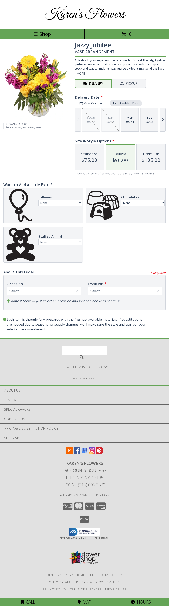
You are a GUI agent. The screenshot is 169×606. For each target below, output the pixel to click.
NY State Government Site (103, 582)
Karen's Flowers (84, 14)
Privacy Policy (55, 589)
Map (86, 602)
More (80, 73)
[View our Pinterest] (99, 452)
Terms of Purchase (85, 589)
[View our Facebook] (77, 452)
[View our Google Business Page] (84, 452)
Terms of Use (115, 589)
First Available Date (126, 103)
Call (29, 602)
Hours (143, 602)
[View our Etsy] (69, 452)
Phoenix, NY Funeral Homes (65, 575)
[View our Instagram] (92, 452)
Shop (45, 33)
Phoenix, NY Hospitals (108, 575)
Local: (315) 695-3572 (84, 485)
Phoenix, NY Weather (61, 582)
